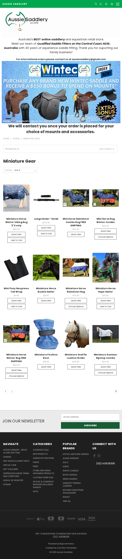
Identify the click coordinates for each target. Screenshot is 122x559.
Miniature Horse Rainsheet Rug (76, 290)
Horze (66, 466)
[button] (61, 92)
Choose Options (105, 237)
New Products (40, 454)
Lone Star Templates (67, 547)
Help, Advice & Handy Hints (16, 461)
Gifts (35, 491)
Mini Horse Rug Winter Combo (105, 220)
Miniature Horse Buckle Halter (46, 290)
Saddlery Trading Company (72, 484)
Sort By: (9, 170)
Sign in (6, 480)
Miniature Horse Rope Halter (106, 290)
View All (67, 501)
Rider (35, 466)
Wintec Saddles (71, 470)
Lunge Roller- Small (46, 218)
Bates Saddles (70, 474)
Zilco (65, 462)
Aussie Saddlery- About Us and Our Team (15, 451)
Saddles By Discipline (43, 458)
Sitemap (7, 484)
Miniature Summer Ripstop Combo (105, 356)
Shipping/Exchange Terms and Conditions (16, 475)
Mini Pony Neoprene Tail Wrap (16, 290)
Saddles (7, 456)
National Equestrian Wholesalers (73, 491)
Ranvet (66, 497)
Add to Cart (16, 240)
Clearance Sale (41, 449)
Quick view (16, 234)
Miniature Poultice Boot (46, 356)
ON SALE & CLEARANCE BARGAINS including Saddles (43, 484)
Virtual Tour (9, 465)
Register (18, 480)
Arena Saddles (70, 479)
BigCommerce (67, 543)
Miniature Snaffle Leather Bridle (76, 356)
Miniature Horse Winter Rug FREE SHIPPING (16, 358)
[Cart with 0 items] (111, 4)
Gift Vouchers (10, 469)
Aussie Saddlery (71, 458)
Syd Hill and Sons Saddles (76, 454)
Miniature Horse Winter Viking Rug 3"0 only (16, 222)
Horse (36, 462)
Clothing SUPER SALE (43, 477)
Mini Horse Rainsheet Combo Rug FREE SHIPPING (76, 222)
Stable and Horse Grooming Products (43, 472)
